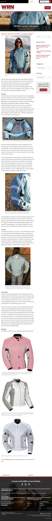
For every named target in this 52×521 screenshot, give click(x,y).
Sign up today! (4, 505)
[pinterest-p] (5, 1)
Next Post (31, 475)
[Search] (50, 1)
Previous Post (5, 475)
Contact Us (41, 505)
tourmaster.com (8, 459)
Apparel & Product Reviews (7, 33)
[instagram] (3, 1)
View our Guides (4, 496)
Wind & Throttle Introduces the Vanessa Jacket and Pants (43, 57)
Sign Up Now (43, 90)
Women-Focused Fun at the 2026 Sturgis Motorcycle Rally (43, 47)
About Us (29, 503)
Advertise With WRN (43, 502)
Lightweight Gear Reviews (21, 33)
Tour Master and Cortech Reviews (14, 35)
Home (28, 502)
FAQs (28, 505)
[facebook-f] (1, 1)
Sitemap (41, 503)
